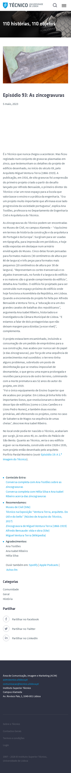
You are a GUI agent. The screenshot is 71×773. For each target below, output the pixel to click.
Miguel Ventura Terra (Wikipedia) (26, 535)
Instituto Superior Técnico (32, 756)
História (8, 599)
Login (6, 745)
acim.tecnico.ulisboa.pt (15, 679)
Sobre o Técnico (11, 724)
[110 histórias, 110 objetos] (23, 5)
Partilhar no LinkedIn (25, 638)
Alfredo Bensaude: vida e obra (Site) (28, 530)
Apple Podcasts (49, 565)
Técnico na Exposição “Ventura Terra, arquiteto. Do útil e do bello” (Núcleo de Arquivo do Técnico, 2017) (37, 516)
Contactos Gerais (12, 731)
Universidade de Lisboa (15, 760)
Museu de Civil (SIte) (18, 507)
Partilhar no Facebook (25, 619)
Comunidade (11, 589)
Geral (6, 594)
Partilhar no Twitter (24, 629)
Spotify (33, 565)
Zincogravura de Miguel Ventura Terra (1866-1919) (36, 526)
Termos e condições (13, 738)
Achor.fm (11, 569)
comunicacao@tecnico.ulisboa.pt (21, 684)
